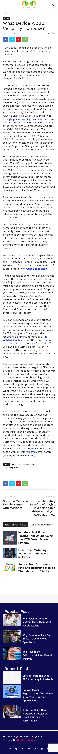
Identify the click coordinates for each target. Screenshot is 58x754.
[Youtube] (48, 748)
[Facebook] (5, 39)
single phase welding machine (23, 464)
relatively (31, 451)
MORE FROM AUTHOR (41, 524)
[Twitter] (12, 39)
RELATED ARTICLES (15, 524)
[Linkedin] (22, 748)
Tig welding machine (12, 468)
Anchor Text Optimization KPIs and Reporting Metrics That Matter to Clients (36, 567)
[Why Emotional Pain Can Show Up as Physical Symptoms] (12, 636)
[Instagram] (16, 748)
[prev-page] (4, 578)
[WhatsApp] (25, 39)
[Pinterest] (18, 39)
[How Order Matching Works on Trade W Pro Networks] (10, 553)
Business (13, 14)
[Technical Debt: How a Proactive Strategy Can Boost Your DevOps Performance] (12, 711)
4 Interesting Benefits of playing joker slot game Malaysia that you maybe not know (42, 507)
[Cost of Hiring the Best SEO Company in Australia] (12, 677)
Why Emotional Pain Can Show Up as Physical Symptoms (37, 639)
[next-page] (9, 578)
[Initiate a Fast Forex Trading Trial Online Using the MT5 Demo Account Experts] (10, 538)
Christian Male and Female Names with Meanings (15, 504)
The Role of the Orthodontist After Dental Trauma (37, 655)
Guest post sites (36, 268)
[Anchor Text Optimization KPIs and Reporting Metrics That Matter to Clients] (10, 567)
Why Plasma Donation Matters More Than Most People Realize (37, 622)
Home (5, 14)
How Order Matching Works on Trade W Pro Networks (33, 553)
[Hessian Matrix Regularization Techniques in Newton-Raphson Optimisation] (12, 691)
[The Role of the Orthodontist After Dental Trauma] (12, 653)
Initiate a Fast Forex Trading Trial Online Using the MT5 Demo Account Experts (35, 537)
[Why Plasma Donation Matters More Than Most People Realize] (12, 620)
